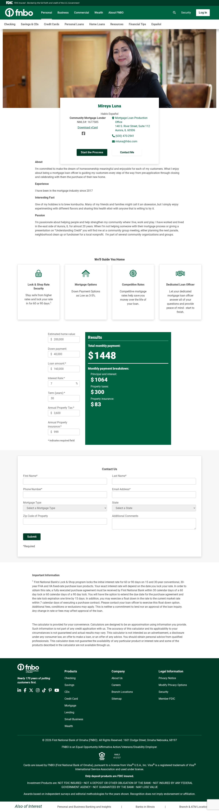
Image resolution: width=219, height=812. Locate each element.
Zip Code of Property (35, 516)
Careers (116, 685)
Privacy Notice (167, 678)
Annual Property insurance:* (57, 424)
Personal (46, 12)
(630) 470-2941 (124, 136)
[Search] (174, 13)
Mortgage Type (32, 502)
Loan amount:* (57, 363)
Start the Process (92, 152)
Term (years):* (56, 393)
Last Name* (119, 476)
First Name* (30, 476)
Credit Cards (51, 24)
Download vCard (88, 127)
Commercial (81, 12)
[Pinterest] (50, 690)
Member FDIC (167, 698)
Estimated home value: (61, 334)
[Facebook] (25, 690)
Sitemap (117, 698)
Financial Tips (137, 24)
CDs (67, 691)
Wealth (98, 12)
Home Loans (97, 24)
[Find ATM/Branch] (145, 13)
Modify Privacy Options (173, 685)
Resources (116, 24)
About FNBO (116, 12)
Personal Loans (74, 24)
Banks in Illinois (145, 806)
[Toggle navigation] (192, 22)
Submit (31, 536)
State (115, 502)
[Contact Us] (154, 13)
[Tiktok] (44, 690)
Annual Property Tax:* (61, 407)
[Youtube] (56, 690)
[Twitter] (31, 690)
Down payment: (57, 348)
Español (156, 24)
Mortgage (70, 705)
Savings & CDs (29, 24)
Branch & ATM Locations (194, 806)
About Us (117, 678)
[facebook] (83, 133)
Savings (69, 685)
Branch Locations (122, 691)
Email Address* (121, 489)
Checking (9, 24)
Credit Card (71, 698)
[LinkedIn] (19, 690)
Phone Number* (32, 489)
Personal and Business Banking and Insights (84, 806)
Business (63, 12)
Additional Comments (125, 516)
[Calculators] (164, 13)
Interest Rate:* (56, 378)
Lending (69, 712)
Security (186, 12)
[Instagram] (38, 690)
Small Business (74, 719)
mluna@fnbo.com (126, 141)
